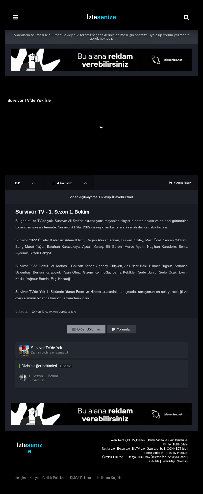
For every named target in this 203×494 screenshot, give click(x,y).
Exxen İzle (39, 311)
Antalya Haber (177, 457)
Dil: (18, 183)
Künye (34, 478)
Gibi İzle (154, 461)
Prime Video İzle (154, 453)
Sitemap (182, 461)
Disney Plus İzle (177, 453)
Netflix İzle (108, 448)
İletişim (20, 478)
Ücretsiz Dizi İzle (112, 457)
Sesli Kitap (168, 461)
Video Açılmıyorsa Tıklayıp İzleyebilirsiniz (101, 197)
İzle (101, 17)
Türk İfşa (130, 457)
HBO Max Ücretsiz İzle (152, 457)
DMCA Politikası (82, 478)
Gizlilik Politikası (54, 478)
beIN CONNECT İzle (173, 448)
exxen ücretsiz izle (62, 311)
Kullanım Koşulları (110, 478)
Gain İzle (152, 448)
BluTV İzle (138, 448)
